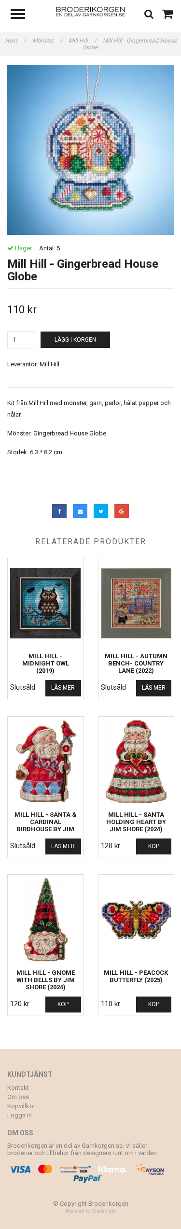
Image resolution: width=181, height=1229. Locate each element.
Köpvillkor (21, 1106)
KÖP (153, 846)
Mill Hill (83, 40)
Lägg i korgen (75, 339)
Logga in (19, 1115)
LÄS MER (63, 687)
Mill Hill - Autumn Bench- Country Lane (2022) (136, 663)
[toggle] (23, 15)
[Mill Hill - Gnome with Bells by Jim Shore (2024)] (45, 919)
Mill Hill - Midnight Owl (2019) (45, 663)
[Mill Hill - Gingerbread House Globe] (90, 150)
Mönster (47, 40)
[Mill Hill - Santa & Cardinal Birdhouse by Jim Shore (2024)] (45, 761)
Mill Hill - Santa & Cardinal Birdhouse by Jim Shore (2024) (45, 825)
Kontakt (18, 1087)
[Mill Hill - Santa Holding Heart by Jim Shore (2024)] (136, 761)
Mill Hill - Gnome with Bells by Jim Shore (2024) (45, 980)
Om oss (18, 1096)
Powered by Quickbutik (90, 1211)
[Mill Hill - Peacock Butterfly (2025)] (136, 919)
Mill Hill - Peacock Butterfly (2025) (136, 976)
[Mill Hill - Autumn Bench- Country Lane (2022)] (136, 603)
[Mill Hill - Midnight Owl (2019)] (45, 603)
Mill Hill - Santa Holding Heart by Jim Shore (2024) (136, 822)
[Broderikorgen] (90, 10)
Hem (15, 40)
